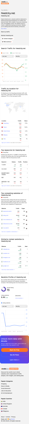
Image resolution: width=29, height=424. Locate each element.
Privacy (13, 417)
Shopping (3, 383)
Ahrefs (13, 419)
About (3, 417)
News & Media (5, 386)
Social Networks (5, 388)
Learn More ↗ (14, 360)
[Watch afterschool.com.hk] (26, 224)
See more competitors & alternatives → (10, 231)
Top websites (4, 10)
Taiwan (5, 127)
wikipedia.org (6, 249)
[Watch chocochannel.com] (26, 220)
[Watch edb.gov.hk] (26, 216)
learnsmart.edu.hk (7, 211)
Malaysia (5, 135)
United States (6, 131)
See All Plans (14, 355)
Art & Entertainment (6, 393)
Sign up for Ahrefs (5, 142)
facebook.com (6, 261)
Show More (3, 28)
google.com (6, 265)
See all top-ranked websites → (8, 269)
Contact (8, 417)
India (4, 138)
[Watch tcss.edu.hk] (26, 228)
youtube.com (6, 253)
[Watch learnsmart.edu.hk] (26, 212)
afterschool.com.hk (7, 223)
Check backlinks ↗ (19, 298)
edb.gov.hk (5, 215)
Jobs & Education (6, 390)
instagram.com (6, 257)
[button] (5, 320)
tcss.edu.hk (6, 228)
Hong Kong (5, 123)
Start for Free (14, 350)
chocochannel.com (7, 219)
